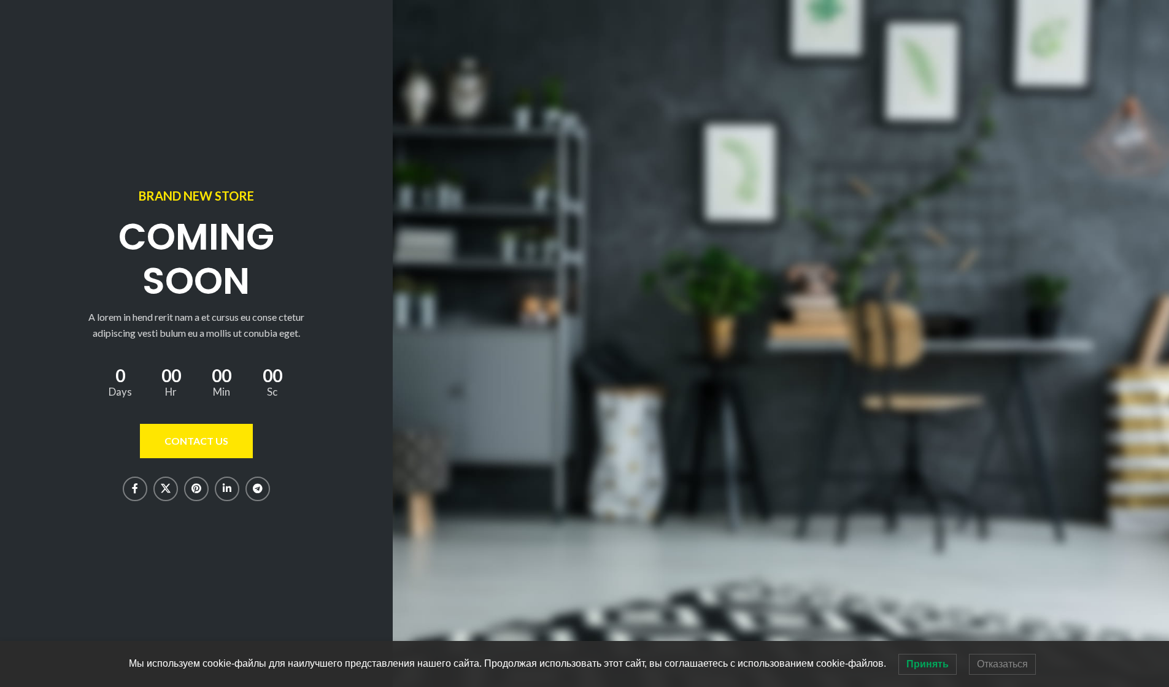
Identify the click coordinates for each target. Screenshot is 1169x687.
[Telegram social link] (257, 489)
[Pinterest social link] (196, 489)
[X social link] (165, 489)
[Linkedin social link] (227, 489)
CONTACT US (196, 441)
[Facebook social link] (135, 489)
